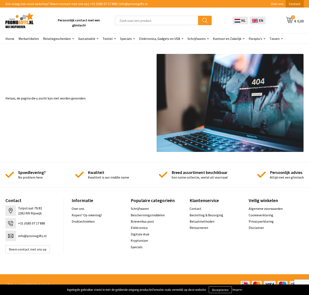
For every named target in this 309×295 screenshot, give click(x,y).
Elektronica (139, 228)
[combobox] (156, 20)
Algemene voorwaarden (266, 208)
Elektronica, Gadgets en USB (159, 39)
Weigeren (237, 289)
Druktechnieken (83, 221)
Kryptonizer (139, 240)
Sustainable (86, 39)
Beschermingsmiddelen (148, 215)
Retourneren (199, 228)
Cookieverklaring (261, 215)
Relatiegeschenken (57, 39)
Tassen (274, 39)
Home (9, 39)
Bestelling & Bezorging (206, 215)
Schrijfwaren (197, 39)
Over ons (277, 4)
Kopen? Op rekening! (87, 215)
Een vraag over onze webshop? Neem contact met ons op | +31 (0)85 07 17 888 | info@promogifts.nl (76, 4)
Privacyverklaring (261, 221)
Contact (295, 4)
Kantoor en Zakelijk (227, 39)
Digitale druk (140, 234)
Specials (126, 39)
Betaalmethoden (202, 221)
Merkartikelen (28, 39)
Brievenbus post (142, 221)
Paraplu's (255, 39)
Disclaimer (256, 228)
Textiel (108, 39)
